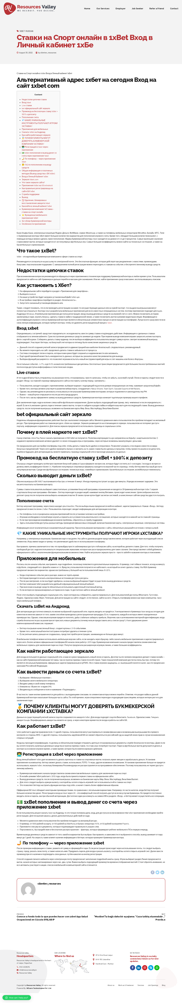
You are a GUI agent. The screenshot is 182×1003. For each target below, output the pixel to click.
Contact (174, 8)
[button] (16, 997)
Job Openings (153, 985)
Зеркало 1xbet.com (30, 179)
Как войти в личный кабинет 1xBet (37, 206)
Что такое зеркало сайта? (33, 182)
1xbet (109, 322)
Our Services (102, 8)
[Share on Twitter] (157, 872)
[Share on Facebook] (153, 872)
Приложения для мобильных (35, 129)
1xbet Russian (26, 31)
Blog (163, 985)
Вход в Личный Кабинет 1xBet (35, 176)
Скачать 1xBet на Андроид (33, 132)
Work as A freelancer (126, 985)
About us (111, 985)
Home (87, 8)
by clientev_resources (47, 52)
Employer (121, 8)
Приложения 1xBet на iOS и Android (37, 185)
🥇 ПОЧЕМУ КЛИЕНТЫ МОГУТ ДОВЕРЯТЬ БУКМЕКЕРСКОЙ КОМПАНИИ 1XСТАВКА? (36, 141)
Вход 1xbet (26, 102)
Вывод (25, 197)
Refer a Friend (156, 8)
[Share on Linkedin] (162, 872)
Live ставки (27, 105)
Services (141, 985)
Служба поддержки (30, 194)
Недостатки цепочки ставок (34, 99)
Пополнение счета (30, 117)
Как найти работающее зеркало (36, 135)
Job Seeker (137, 8)
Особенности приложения (34, 224)
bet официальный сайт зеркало (36, 108)
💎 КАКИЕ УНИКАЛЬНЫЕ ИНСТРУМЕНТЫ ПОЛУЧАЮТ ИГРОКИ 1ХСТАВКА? (40, 123)
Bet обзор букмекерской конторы (37, 221)
